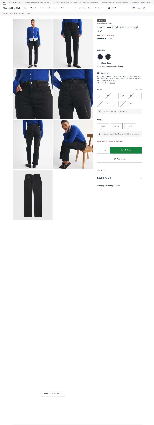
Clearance (13, 13)
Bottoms (21, 13)
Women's (33, 8)
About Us (98, 8)
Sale (89, 8)
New (25, 8)
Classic (112, 83)
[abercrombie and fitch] (11, 8)
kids (70, 8)
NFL (48, 8)
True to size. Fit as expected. (128, 134)
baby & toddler (80, 8)
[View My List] (139, 8)
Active (63, 8)
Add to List (121, 159)
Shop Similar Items (120, 111)
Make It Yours (126, 150)
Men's (42, 8)
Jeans (55, 8)
